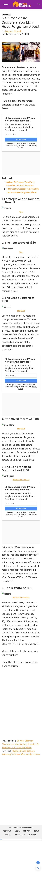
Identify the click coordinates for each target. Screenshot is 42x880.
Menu (6, 4)
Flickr (21, 212)
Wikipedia (21, 311)
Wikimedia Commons (21, 480)
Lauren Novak (13, 31)
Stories (6, 15)
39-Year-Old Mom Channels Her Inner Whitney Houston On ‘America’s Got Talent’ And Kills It (20, 744)
